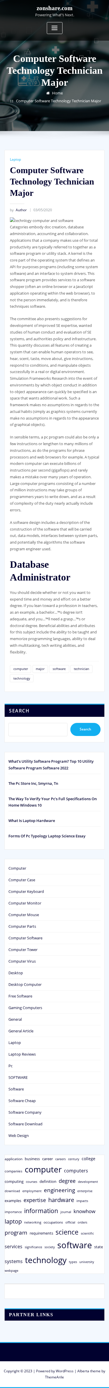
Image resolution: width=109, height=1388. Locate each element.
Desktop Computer (25, 984)
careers (60, 1159)
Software (16, 1089)
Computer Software (25, 938)
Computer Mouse (23, 914)
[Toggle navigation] (54, 28)
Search (19, 711)
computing (14, 1181)
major (40, 669)
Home (57, 93)
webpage (11, 1271)
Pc (10, 1065)
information (41, 1210)
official (70, 1222)
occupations (53, 1222)
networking (32, 1222)
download (12, 1191)
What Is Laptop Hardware (31, 820)
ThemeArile (54, 1377)
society (49, 1247)
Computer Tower (22, 949)
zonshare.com (55, 8)
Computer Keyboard (26, 891)
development (88, 1181)
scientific (87, 1233)
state (98, 1246)
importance (13, 1212)
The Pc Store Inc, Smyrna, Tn (33, 783)
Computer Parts (22, 926)
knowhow (84, 1211)
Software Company (25, 1112)
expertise (35, 1200)
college (88, 1158)
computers (76, 1170)
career (47, 1158)
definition (48, 1181)
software (59, 669)
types (73, 1262)
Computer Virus (22, 961)
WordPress (65, 1371)
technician (81, 669)
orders (82, 1222)
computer (20, 669)
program (16, 1232)
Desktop (15, 972)
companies (13, 1171)
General (15, 1019)
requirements (41, 1233)
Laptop (15, 159)
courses (31, 1181)
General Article (20, 1031)
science (67, 1232)
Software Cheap (22, 1100)
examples (13, 1200)
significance (33, 1247)
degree (67, 1180)
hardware (61, 1200)
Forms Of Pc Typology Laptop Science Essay (46, 836)
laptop (13, 1221)
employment (32, 1191)
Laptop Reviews (22, 1054)
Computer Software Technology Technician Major (58, 100)
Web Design (18, 1135)
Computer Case (21, 879)
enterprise (84, 1191)
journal (65, 1212)
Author (18, 209)
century (73, 1159)
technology (21, 678)
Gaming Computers (25, 1007)
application (13, 1158)
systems (14, 1261)
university (86, 1262)
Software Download (25, 1123)
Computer (17, 868)
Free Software (20, 996)
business (32, 1158)
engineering (59, 1190)
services (13, 1246)
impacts (82, 1201)
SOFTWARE (18, 1077)
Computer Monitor (24, 903)
